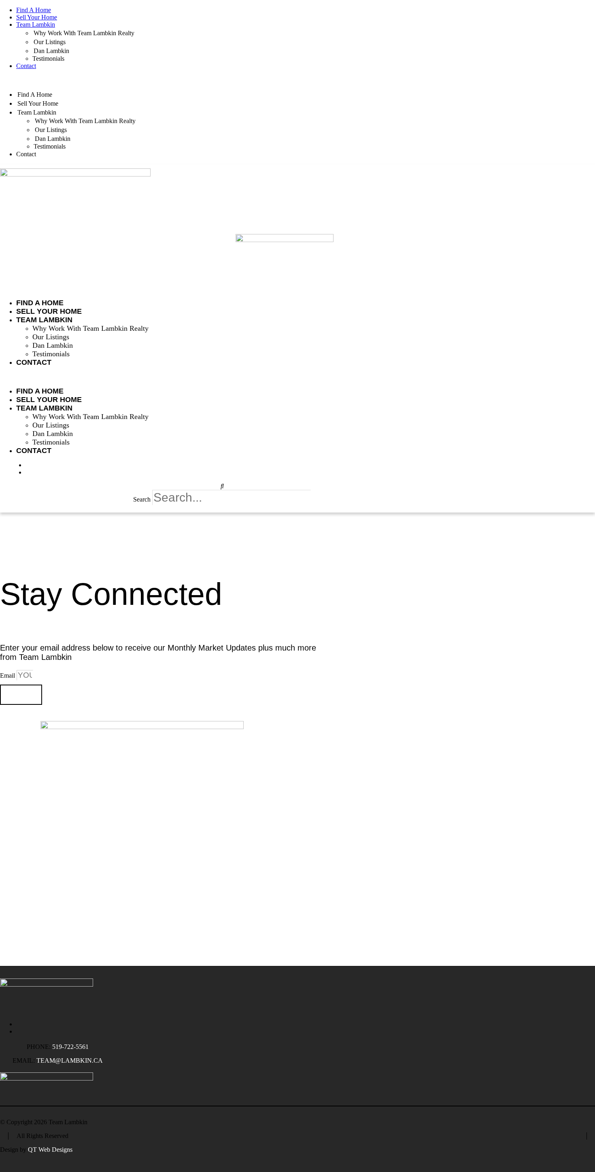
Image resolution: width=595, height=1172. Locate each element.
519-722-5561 (70, 1046)
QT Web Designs (50, 1149)
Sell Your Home (36, 17)
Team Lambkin (35, 24)
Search (142, 499)
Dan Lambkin (51, 50)
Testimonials (48, 58)
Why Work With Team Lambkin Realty (84, 33)
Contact (26, 65)
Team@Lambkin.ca (69, 1060)
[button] (297, 79)
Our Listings (50, 41)
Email (8, 675)
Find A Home (33, 9)
